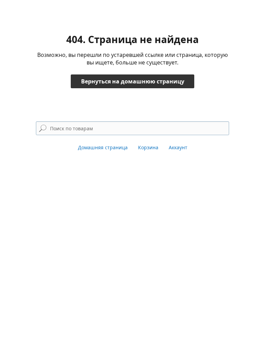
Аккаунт (178, 147)
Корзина (148, 147)
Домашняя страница (103, 147)
